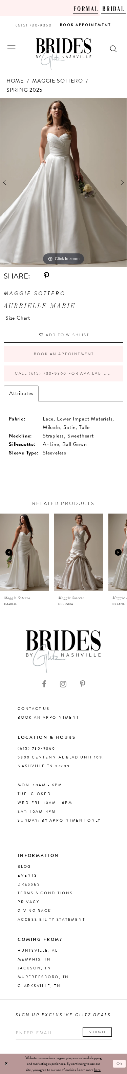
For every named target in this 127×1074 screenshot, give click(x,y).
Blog (24, 867)
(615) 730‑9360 (37, 748)
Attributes (21, 393)
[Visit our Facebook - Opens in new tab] (44, 684)
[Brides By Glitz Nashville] (63, 54)
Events (27, 875)
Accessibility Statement (51, 920)
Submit (97, 1032)
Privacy (28, 902)
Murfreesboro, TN (43, 977)
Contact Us (34, 709)
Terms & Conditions (45, 893)
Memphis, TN (34, 959)
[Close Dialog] (6, 1064)
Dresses (29, 884)
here (97, 1070)
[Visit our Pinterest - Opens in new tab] (82, 684)
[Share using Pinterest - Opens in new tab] (46, 276)
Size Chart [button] (17, 318)
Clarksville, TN (39, 986)
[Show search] (114, 48)
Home (15, 81)
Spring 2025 (24, 90)
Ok (120, 1064)
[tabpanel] (63, 182)
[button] (11, 48)
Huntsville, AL (38, 950)
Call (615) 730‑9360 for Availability (64, 373)
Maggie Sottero (57, 81)
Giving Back (34, 911)
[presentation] (24, 552)
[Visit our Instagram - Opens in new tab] (63, 684)
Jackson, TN (34, 968)
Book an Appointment (64, 354)
